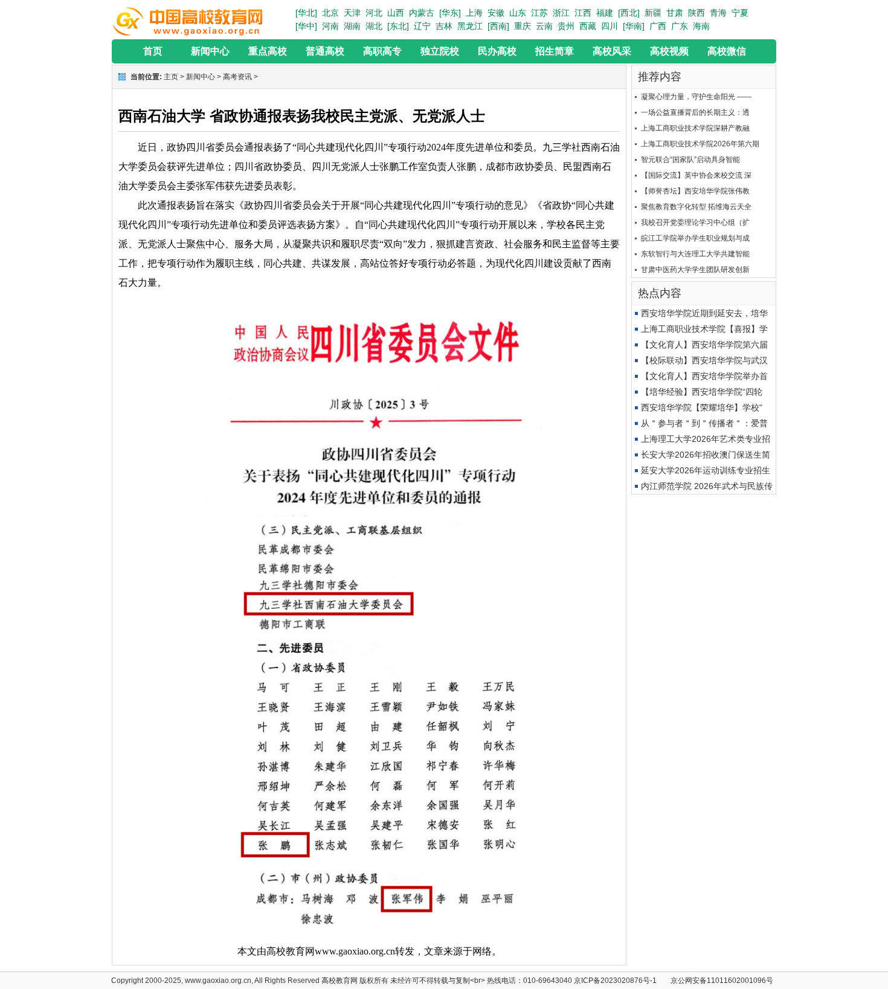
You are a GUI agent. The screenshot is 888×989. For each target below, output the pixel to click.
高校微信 (726, 51)
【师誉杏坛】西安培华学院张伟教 (695, 191)
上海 (474, 13)
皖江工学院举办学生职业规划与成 (695, 238)
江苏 (539, 13)
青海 (718, 13)
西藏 (587, 26)
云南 (544, 26)
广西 (657, 26)
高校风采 (612, 51)
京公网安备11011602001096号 (722, 980)
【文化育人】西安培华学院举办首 (704, 376)
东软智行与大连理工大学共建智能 (695, 254)
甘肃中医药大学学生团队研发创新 (695, 269)
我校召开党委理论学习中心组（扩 (695, 222)
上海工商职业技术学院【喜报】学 (704, 329)
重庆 (522, 26)
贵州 (566, 26)
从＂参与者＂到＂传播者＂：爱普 (704, 423)
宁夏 (740, 13)
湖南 (352, 26)
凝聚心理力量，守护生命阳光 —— (696, 96)
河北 (373, 13)
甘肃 (674, 13)
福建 (604, 13)
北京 (330, 13)
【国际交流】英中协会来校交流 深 (696, 175)
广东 (679, 26)
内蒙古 (421, 13)
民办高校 (497, 51)
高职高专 (382, 51)
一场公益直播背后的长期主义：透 (695, 112)
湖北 (373, 26)
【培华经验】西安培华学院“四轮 (701, 392)
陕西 (696, 13)
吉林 (444, 26)
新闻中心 (210, 51)
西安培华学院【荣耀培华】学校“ (701, 407)
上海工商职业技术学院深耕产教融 (695, 128)
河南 (330, 26)
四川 (609, 26)
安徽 (495, 13)
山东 (517, 13)
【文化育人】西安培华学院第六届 (704, 344)
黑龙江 (470, 26)
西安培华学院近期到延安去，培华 (704, 313)
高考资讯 (237, 77)
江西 (582, 13)
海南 (701, 26)
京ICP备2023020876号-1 (615, 980)
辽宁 (422, 26)
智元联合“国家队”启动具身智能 (690, 159)
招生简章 (554, 51)
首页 (152, 51)
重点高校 (267, 51)
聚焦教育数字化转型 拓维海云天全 (696, 207)
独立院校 (439, 51)
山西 (395, 13)
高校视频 (669, 51)
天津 (352, 13)
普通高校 (325, 51)
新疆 (653, 13)
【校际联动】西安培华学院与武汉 (704, 360)
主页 (171, 77)
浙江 (561, 13)
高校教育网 (339, 980)
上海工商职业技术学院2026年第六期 (700, 144)
